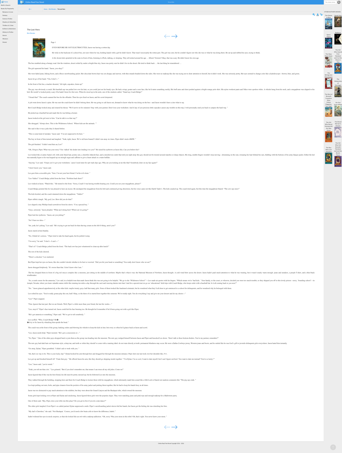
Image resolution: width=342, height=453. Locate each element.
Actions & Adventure (9, 28)
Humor (4, 42)
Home (5, 2)
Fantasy (4, 15)
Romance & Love (7, 12)
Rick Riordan (31, 33)
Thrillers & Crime (7, 25)
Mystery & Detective (9, 22)
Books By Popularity (7, 8)
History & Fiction (7, 32)
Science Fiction (7, 19)
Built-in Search (5, 5)
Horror (4, 35)
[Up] (333, 447)
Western (5, 39)
